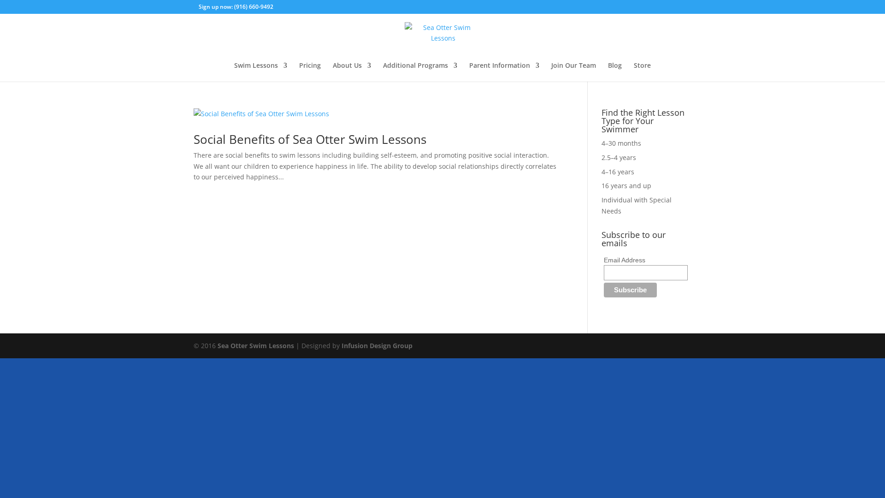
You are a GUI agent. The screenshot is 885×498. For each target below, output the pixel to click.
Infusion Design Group (377, 345)
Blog (615, 66)
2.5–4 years (619, 157)
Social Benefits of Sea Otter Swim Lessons (310, 139)
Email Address (624, 260)
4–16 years (618, 171)
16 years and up (626, 185)
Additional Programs (415, 66)
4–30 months (621, 143)
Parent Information (499, 66)
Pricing (310, 66)
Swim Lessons (256, 66)
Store (642, 66)
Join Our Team (573, 66)
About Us (347, 66)
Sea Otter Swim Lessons (256, 345)
